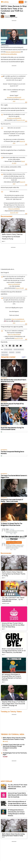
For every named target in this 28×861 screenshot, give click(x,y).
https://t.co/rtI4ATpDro (14, 209)
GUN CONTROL (4, 352)
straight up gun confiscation (9, 54)
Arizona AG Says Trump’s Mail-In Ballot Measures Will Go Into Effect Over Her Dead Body (13, 625)
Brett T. (3, 241)
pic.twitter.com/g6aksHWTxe (14, 118)
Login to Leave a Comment (14, 542)
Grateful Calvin (5, 603)
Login (21, 2)
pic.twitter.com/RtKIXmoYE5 (14, 97)
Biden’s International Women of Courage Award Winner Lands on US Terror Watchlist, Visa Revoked (14, 650)
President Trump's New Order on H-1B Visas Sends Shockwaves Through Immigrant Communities (13, 746)
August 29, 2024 (21, 120)
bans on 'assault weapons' (13, 52)
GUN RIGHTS (11, 352)
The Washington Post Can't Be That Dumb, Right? (15, 753)
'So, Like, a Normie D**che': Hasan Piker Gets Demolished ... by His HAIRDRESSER (13, 599)
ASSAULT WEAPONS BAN (18, 349)
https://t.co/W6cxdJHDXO (14, 334)
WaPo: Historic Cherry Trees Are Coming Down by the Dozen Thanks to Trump (12, 237)
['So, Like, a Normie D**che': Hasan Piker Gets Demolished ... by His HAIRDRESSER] (14, 588)
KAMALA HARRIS (5, 354)
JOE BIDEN (18, 352)
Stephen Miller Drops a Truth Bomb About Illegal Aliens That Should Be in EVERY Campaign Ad (13, 703)
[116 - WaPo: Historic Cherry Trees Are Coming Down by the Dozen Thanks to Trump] (14, 825)
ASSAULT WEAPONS (8, 349)
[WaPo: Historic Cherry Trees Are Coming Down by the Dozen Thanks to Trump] (13, 225)
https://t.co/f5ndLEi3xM (14, 284)
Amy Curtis (7, 16)
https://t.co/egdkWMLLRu (17, 319)
